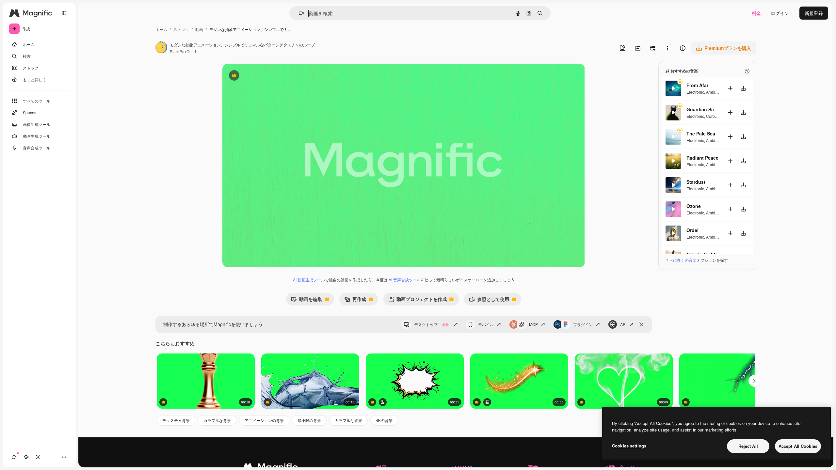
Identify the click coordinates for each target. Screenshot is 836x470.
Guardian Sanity (702, 109)
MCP (533, 324)
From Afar (697, 85)
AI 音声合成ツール (405, 279)
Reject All (748, 446)
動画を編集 (306, 300)
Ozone (693, 206)
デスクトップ (431, 324)
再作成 (355, 300)
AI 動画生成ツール (309, 279)
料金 (756, 13)
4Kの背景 (384, 420)
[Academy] (26, 457)
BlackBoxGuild (183, 51)
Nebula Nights (702, 254)
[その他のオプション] (667, 48)
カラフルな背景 (217, 420)
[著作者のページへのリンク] (161, 48)
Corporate (715, 116)
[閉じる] (641, 324)
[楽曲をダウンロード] (743, 88)
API (623, 324)
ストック (181, 29)
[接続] (14, 457)
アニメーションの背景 (264, 420)
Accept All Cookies (798, 446)
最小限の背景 (309, 420)
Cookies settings (629, 446)
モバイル (486, 324)
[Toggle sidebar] (64, 13)
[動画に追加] (730, 88)
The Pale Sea (700, 133)
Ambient (713, 92)
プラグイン (583, 324)
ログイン (780, 13)
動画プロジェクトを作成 (417, 300)
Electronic (695, 92)
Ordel (692, 230)
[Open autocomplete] (299, 13)
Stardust (695, 182)
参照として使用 (489, 300)
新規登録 (814, 13)
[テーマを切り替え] (38, 457)
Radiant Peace (702, 157)
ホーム (161, 29)
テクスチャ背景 (176, 420)
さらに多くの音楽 (681, 260)
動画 (199, 29)
